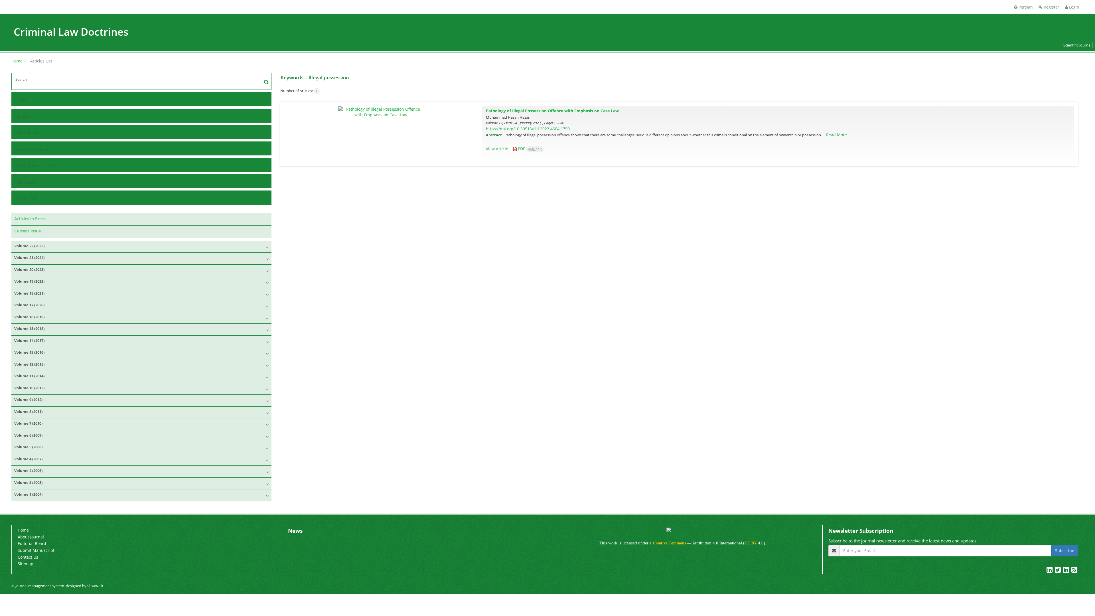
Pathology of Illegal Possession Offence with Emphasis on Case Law (552, 111)
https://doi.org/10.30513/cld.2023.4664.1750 (528, 128)
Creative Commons (669, 543)
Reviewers (26, 182)
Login (1073, 7)
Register (1051, 7)
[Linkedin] (1050, 571)
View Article (497, 148)
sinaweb (95, 585)
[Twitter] (1058, 571)
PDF (529, 148)
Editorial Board (32, 543)
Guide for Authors (34, 149)
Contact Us (27, 198)
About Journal (31, 537)
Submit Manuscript (35, 165)
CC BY (751, 543)
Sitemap (25, 563)
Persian (1025, 7)
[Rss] (1074, 571)
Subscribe (1064, 550)
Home (17, 61)
